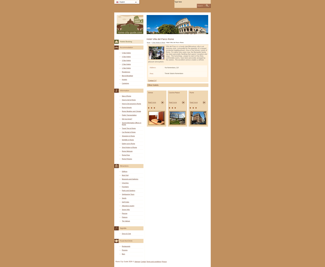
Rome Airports (127, 107)
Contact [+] (152, 80)
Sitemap (137, 262)
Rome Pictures (127, 159)
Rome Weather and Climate (131, 111)
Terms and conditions (154, 262)
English (122, 2)
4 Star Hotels (126, 57)
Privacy (164, 262)
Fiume (192, 93)
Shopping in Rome (128, 136)
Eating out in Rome (128, 144)
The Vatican (126, 221)
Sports (124, 198)
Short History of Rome (129, 147)
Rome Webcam (127, 151)
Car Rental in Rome (129, 132)
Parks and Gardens (128, 190)
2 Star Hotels (126, 64)
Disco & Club (126, 234)
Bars (123, 254)
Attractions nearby (128, 206)
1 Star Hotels (126, 68)
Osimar (150, 93)
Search (200, 6)
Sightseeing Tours (128, 194)
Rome (148, 42)
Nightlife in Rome (128, 140)
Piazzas (124, 213)
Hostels (124, 79)
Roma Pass (126, 155)
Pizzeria (124, 250)
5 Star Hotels (126, 53)
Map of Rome (126, 96)
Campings (125, 83)
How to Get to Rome (129, 100)
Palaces (124, 217)
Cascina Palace (174, 93)
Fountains (125, 187)
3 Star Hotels (126, 60)
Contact (143, 262)
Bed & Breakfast (127, 76)
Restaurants (126, 246)
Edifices (124, 171)
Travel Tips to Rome (129, 128)
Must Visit (125, 175)
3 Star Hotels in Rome (158, 42)
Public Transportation (129, 115)
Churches (125, 183)
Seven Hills (126, 210)
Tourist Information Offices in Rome (131, 123)
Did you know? (127, 119)
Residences (126, 72)
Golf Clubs (125, 202)
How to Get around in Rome (131, 104)
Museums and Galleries (130, 179)
